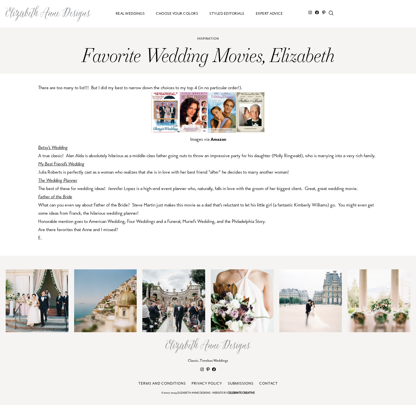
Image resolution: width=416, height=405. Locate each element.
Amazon (218, 139)
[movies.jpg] (208, 131)
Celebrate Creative (241, 393)
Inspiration (208, 38)
